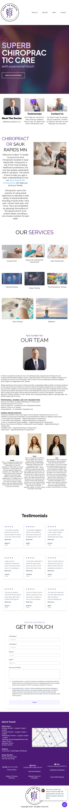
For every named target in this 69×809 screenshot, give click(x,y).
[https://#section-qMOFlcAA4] (12, 106)
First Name (13, 636)
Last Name (13, 644)
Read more (8, 539)
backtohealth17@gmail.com (33, 766)
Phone (11, 652)
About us (35, 12)
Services (45, 12)
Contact (63, 12)
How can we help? (15, 667)
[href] (49, 737)
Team (54, 12)
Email (11, 659)
